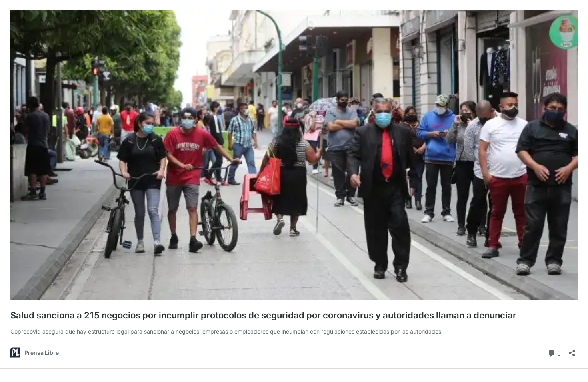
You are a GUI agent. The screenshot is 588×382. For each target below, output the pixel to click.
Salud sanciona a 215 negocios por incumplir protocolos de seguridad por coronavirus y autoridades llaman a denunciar (263, 315)
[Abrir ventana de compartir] (572, 350)
